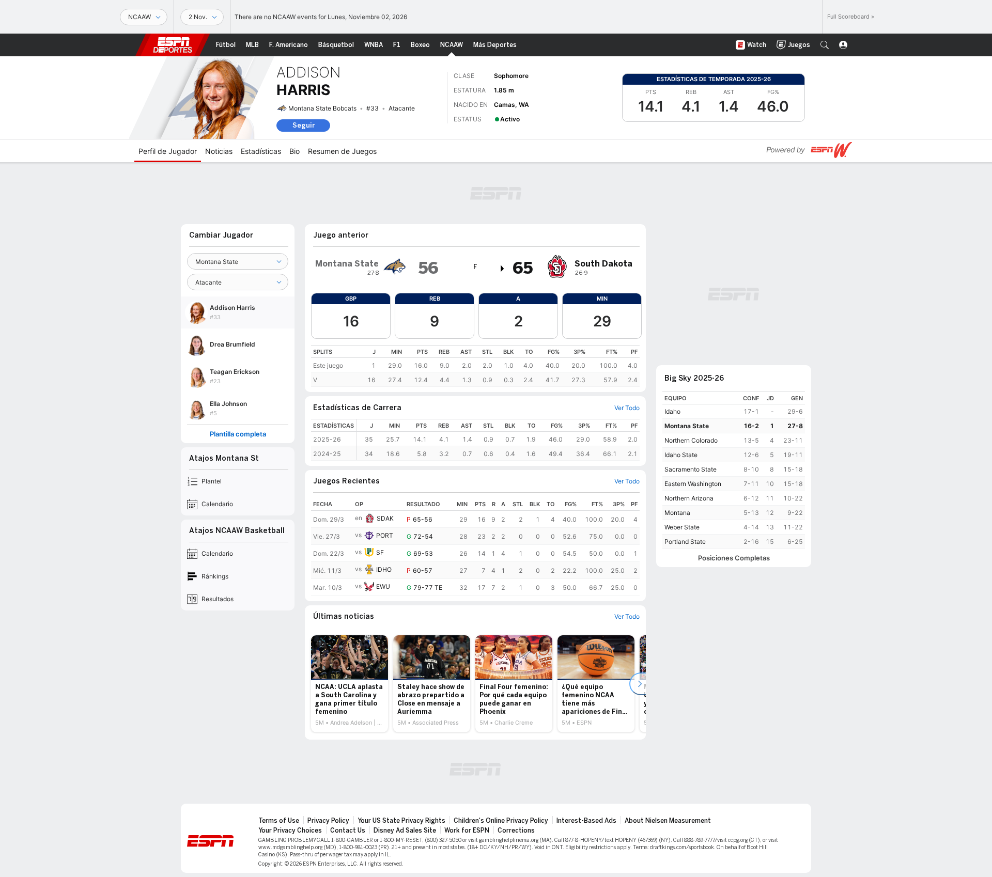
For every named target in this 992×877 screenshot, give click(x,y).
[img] (503, 268)
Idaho (672, 411)
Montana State (686, 426)
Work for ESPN (466, 830)
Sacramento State (690, 469)
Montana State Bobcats (322, 108)
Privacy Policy (328, 820)
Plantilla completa (238, 434)
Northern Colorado (691, 440)
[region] (475, 366)
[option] (349, 683)
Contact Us (347, 830)
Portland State (685, 541)
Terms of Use (278, 820)
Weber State (682, 527)
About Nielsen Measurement (668, 820)
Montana (677, 512)
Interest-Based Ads (586, 820)
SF (380, 552)
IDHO (384, 569)
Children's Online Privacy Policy (501, 820)
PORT (384, 535)
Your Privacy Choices (290, 830)
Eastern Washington (692, 484)
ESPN (172, 45)
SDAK (385, 518)
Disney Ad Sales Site (405, 830)
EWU (383, 586)
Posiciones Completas (734, 558)
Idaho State (681, 455)
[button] (824, 45)
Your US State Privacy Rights (401, 820)
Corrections (516, 830)
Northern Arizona (689, 498)
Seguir (303, 125)
